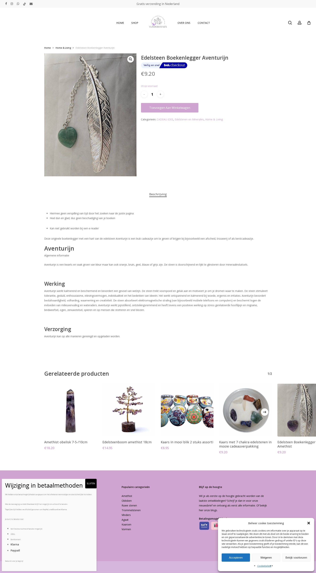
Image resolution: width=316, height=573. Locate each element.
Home (47, 47)
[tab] (158, 194)
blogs (214, 510)
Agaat (125, 519)
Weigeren (266, 557)
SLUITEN (91, 483)
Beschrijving (158, 194)
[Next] (264, 412)
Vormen (126, 529)
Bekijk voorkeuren (296, 557)
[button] (309, 523)
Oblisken (127, 500)
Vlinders (126, 515)
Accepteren (236, 557)
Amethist (127, 496)
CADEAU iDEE (165, 119)
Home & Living (63, 47)
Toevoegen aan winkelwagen (169, 108)
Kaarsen (126, 524)
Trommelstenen (131, 510)
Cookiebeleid (264, 566)
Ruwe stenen (129, 505)
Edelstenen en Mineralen (189, 119)
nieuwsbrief (205, 505)
